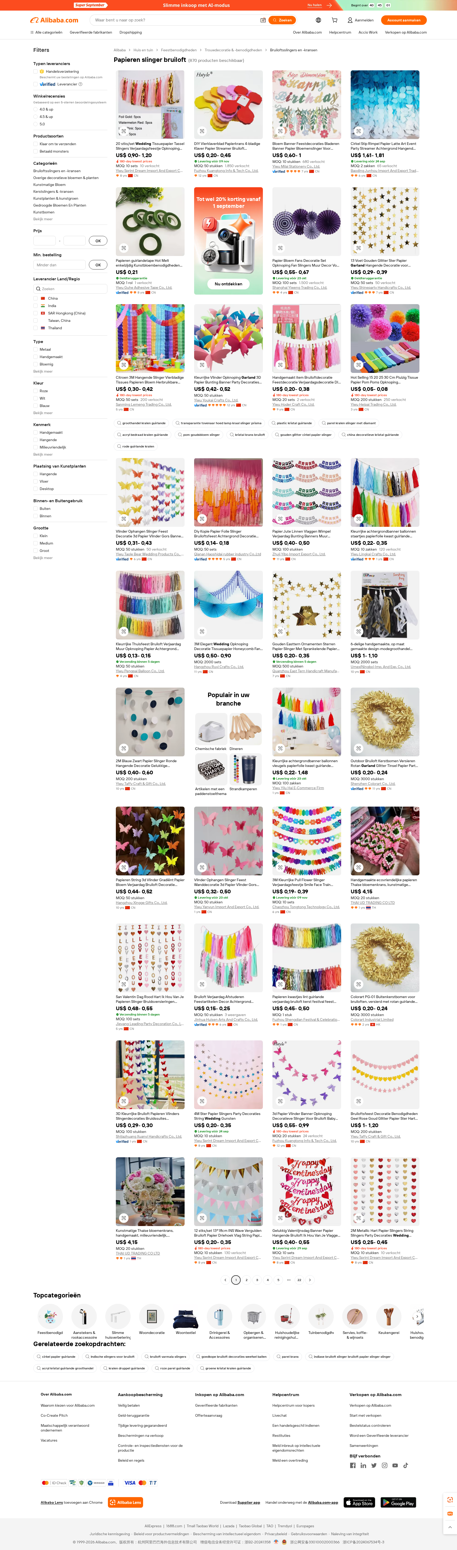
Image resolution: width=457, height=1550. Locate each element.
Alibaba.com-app (323, 1502)
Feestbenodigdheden (179, 50)
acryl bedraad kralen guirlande (145, 435)
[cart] (336, 21)
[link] (450, 1500)
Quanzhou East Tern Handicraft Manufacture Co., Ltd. (306, 671)
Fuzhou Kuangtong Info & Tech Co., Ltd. (226, 170)
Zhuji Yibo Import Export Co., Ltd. (299, 554)
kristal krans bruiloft (250, 435)
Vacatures (49, 1440)
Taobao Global (250, 1526)
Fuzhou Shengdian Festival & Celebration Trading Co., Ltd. (306, 1019)
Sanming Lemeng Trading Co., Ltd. (144, 404)
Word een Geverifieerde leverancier (379, 1435)
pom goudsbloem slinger (201, 435)
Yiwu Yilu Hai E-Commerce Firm (298, 788)
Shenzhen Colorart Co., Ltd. (373, 783)
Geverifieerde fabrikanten (216, 1405)
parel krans (290, 1357)
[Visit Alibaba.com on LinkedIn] (363, 1465)
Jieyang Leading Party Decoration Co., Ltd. (150, 1024)
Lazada (228, 1526)
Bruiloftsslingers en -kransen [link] (293, 50)
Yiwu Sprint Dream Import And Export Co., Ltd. (150, 170)
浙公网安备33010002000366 (315, 1542)
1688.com (174, 1526)
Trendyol (285, 1526)
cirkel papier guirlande (58, 1357)
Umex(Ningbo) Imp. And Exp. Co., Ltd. (381, 667)
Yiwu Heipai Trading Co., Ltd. (373, 404)
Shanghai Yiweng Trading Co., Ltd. (299, 287)
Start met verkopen (365, 1415)
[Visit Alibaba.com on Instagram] (384, 1465)
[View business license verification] (276, 1542)
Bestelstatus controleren (370, 1425)
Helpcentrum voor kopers (293, 1405)
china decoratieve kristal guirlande (373, 435)
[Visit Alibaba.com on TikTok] (406, 1465)
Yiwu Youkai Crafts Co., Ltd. (216, 400)
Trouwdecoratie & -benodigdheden (233, 50)
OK (98, 241)
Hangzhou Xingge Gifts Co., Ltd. (141, 902)
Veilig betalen (129, 1405)
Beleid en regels (131, 1460)
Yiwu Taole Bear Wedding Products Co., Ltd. (150, 554)
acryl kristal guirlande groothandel (67, 1368)
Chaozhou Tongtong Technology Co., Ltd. (306, 907)
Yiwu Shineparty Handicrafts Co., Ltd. (381, 287)
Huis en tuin (143, 50)
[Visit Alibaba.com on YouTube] (395, 1465)
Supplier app (248, 1502)
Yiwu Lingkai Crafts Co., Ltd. (373, 554)
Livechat (279, 1415)
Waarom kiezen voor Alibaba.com (68, 1405)
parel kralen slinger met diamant (351, 423)
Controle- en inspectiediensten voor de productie (150, 1447)
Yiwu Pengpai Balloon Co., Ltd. (140, 671)
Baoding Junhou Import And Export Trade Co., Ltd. (385, 170)
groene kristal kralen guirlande (228, 1368)
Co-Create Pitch (54, 1415)
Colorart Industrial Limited (372, 1019)
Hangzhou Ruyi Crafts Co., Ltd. (219, 667)
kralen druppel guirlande (127, 1368)
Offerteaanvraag (208, 1415)
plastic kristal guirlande (294, 423)
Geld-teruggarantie (133, 1415)
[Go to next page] (310, 1280)
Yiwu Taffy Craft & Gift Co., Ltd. (141, 783)
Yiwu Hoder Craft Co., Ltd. (293, 404)
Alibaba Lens (52, 1502)
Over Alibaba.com (56, 1394)
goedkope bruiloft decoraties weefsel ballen (234, 1357)
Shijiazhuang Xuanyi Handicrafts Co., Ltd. (149, 1136)
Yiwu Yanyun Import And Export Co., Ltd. (226, 907)
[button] (263, 20)
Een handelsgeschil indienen (295, 1425)
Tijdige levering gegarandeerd (142, 1425)
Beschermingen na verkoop (140, 1435)
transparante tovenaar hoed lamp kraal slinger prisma (221, 423)
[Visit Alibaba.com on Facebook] (353, 1465)
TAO (269, 1526)
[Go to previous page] (225, 1280)
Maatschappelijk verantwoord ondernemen (65, 1427)
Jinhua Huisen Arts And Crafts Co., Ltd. (226, 1019)
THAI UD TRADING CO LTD (373, 902)
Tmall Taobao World (202, 1526)
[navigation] (70, 665)
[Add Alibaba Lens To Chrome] (125, 1502)
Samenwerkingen (364, 1445)
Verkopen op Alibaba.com (370, 1405)
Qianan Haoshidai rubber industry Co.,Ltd (227, 554)
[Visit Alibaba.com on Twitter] (374, 1465)
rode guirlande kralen (138, 446)
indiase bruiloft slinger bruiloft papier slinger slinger (352, 1357)
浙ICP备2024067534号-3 (363, 1542)
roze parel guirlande (175, 1368)
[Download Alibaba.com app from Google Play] (398, 1502)
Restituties (281, 1435)
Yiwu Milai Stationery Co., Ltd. (296, 166)
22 (299, 1280)
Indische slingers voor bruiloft (113, 1357)
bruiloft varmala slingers (168, 1357)
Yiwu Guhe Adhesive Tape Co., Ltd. (144, 287)
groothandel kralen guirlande (144, 423)
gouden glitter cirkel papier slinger (306, 435)
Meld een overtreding (290, 1460)
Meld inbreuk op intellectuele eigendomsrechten (296, 1447)
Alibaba (120, 50)
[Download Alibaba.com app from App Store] (359, 1502)
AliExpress (153, 1526)
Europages (305, 1526)
